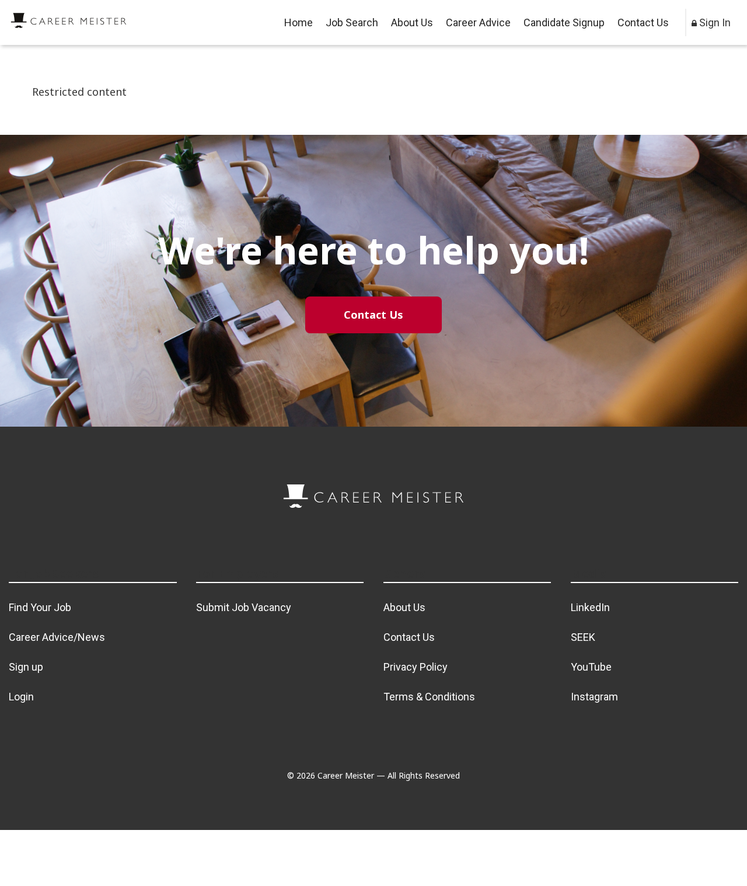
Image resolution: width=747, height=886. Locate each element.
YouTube (591, 667)
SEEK (583, 637)
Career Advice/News (57, 637)
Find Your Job (40, 607)
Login (21, 696)
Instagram (594, 696)
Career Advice (478, 22)
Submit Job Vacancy (243, 607)
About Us (412, 22)
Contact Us (643, 22)
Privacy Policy (415, 667)
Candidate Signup (564, 22)
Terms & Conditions (429, 696)
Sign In (714, 22)
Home (298, 22)
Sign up (26, 667)
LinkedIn (590, 607)
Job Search (352, 22)
